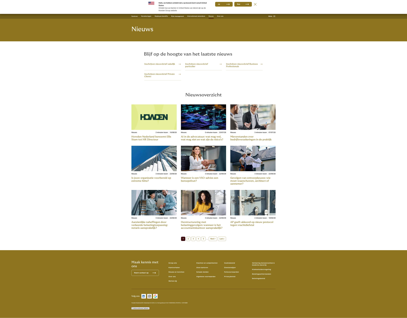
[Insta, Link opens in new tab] (149, 296)
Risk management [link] (177, 16)
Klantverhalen (174, 267)
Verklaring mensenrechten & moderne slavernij (263, 264)
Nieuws (211, 16)
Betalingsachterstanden (261, 274)
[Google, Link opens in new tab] (155, 296)
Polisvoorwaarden (231, 272)
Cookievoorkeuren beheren (140, 308)
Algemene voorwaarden (205, 277)
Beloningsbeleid (258, 278)
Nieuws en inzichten (176, 272)
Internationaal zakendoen (196, 16)
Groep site (173, 263)
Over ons (220, 16)
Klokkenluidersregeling (261, 269)
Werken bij (173, 281)
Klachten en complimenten (207, 263)
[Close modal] (255, 4)
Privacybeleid (229, 277)
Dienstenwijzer (230, 267)
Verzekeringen (146, 16)
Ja (219, 4)
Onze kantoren (202, 267)
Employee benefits (161, 16)
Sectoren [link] (134, 16)
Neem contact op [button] (141, 273)
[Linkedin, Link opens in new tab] (143, 296)
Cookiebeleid (229, 263)
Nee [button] (238, 4)
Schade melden (202, 272)
